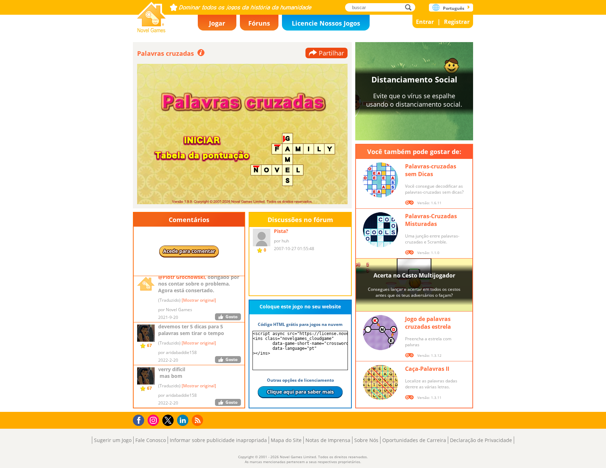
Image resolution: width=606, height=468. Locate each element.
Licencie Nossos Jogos (326, 23)
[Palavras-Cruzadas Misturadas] (380, 229)
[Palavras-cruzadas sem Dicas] (380, 180)
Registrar (457, 22)
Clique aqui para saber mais (300, 391)
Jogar (217, 23)
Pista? (281, 231)
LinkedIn (184, 420)
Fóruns (259, 23)
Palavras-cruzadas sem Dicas (430, 170)
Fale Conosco (150, 440)
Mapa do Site (286, 440)
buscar (410, 7)
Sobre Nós (366, 440)
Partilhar (331, 53)
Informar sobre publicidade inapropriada (218, 440)
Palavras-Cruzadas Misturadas (431, 220)
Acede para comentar (189, 251)
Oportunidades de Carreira (414, 440)
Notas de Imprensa (327, 440)
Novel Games (151, 15)
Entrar (425, 22)
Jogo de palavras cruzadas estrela (428, 322)
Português (453, 8)
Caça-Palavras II (427, 369)
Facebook (140, 419)
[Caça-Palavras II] (380, 382)
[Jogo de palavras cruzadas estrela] (380, 332)
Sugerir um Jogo (113, 440)
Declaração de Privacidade (481, 440)
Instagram (154, 420)
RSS (198, 420)
